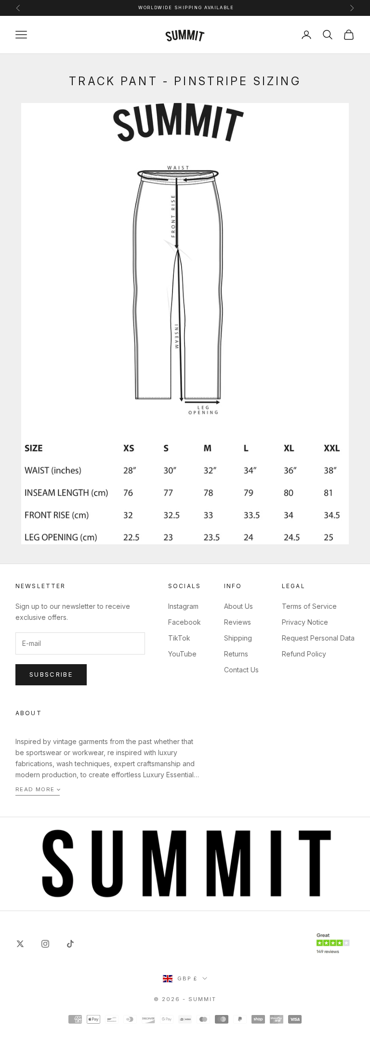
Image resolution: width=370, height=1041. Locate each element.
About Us (238, 606)
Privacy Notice (305, 622)
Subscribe (51, 674)
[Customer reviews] (333, 943)
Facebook (184, 622)
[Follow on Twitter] (20, 944)
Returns (236, 654)
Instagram (183, 606)
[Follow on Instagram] (45, 944)
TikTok (179, 638)
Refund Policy (304, 654)
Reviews (237, 622)
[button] (37, 790)
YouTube (182, 654)
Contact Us (241, 670)
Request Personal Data (318, 638)
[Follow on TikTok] (70, 944)
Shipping (238, 638)
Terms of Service (309, 606)
